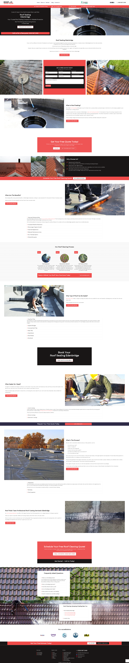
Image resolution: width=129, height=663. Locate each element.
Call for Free (92, 643)
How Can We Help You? (49, 78)
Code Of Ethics (66, 659)
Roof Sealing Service (11, 203)
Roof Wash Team (64, 54)
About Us (54, 654)
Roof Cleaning (39, 652)
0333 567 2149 (122, 2)
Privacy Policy (66, 655)
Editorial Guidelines (67, 660)
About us (43, 2)
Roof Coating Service (72, 120)
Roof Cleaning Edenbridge (70, 612)
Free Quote (54, 653)
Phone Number (73, 71)
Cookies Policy (66, 654)
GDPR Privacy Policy (67, 653)
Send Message (48, 85)
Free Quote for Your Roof (25, 26)
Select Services (60, 74)
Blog (52, 2)
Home (38, 2)
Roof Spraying (39, 653)
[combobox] (64, 76)
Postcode (47, 74)
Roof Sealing (39, 654)
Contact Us (57, 2)
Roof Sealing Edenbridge (70, 615)
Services (47, 2)
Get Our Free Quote (84, 275)
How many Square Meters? (75, 74)
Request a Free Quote (103, 643)
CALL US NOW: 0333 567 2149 (64, 554)
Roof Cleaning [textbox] (61, 76)
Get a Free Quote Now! (79, 178)
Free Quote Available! (64, 360)
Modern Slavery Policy (67, 652)
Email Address (60, 71)
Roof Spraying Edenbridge (70, 613)
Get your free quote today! (68, 148)
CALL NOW (56, 148)
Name (46, 71)
